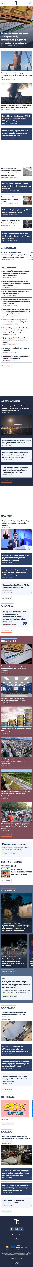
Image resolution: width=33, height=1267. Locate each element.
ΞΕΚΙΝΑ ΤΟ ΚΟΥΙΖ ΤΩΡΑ (10, 996)
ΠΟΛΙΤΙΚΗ (7, 516)
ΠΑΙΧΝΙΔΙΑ (8, 1097)
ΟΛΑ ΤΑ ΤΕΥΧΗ (6, 881)
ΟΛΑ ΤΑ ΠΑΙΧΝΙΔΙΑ (7, 1124)
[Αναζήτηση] (30, 3)
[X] (21, 1229)
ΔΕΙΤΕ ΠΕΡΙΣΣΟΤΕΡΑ (8, 971)
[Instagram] (17, 1229)
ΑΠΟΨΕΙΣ (7, 606)
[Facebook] (12, 1229)
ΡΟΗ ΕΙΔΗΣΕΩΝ (8, 267)
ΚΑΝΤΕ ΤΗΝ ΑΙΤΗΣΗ (9, 853)
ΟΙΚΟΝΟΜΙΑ (8, 641)
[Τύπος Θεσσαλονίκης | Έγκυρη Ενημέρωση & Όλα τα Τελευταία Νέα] (16, 3)
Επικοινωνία (16, 1235)
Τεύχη (17, 1239)
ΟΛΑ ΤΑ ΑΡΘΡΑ (6, 366)
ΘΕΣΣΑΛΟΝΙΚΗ (10, 401)
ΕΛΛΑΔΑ (6, 1131)
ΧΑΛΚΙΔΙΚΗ (8, 1007)
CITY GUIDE (8, 890)
